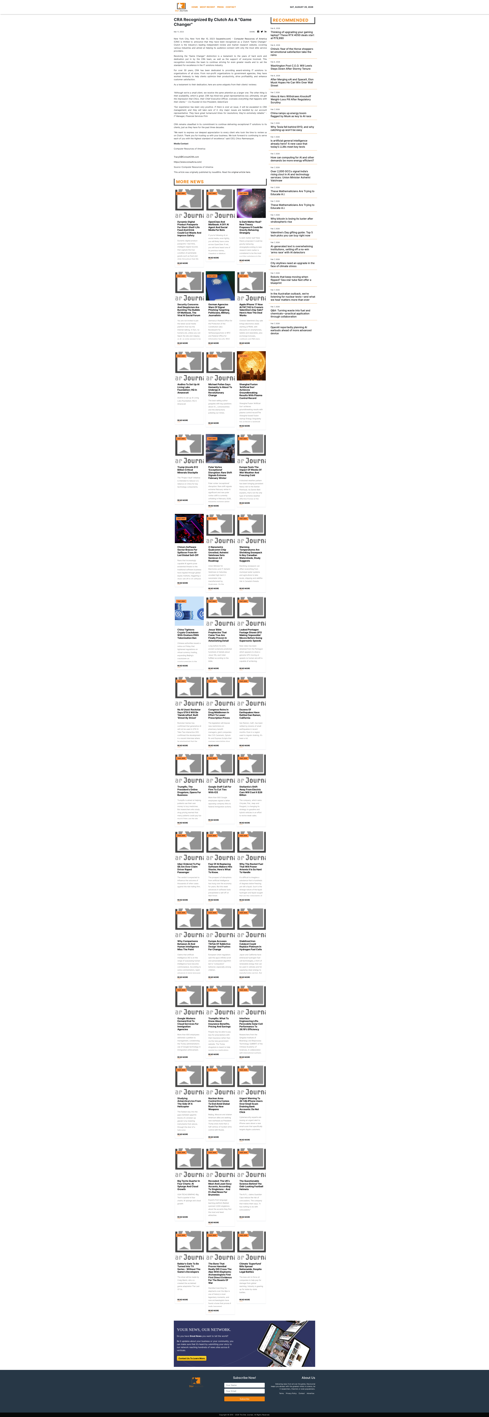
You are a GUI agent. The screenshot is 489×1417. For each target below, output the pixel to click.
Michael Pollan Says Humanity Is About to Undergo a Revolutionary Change (220, 390)
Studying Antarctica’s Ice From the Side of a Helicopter (189, 1102)
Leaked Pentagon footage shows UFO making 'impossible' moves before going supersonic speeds (250, 635)
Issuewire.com (223, 38)
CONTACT (231, 7)
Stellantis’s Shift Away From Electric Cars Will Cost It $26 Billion (250, 790)
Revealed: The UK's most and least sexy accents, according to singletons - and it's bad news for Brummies (220, 1188)
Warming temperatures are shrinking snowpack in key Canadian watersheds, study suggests (250, 554)
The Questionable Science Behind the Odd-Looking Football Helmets (251, 1185)
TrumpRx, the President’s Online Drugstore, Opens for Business (189, 790)
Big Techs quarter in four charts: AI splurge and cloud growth (188, 1185)
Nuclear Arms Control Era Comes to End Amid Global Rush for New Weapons (219, 1104)
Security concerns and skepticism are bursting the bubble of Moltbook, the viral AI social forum (188, 310)
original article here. (241, 172)
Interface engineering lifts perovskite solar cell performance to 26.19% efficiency (251, 1024)
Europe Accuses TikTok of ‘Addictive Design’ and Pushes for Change (219, 945)
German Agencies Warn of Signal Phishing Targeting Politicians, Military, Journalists (219, 310)
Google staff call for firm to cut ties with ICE (219, 789)
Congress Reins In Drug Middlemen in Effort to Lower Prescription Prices (219, 713)
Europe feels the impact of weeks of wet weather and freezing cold (250, 471)
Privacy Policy (291, 1393)
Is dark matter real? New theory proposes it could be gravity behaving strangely (251, 227)
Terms (281, 1393)
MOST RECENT (207, 7)
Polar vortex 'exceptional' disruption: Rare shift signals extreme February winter (220, 472)
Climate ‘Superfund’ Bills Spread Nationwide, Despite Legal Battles (250, 1267)
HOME (195, 7)
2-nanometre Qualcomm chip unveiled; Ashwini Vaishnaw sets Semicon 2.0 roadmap (218, 554)
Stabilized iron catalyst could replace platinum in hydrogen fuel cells (250, 945)
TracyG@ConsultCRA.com (186, 157)
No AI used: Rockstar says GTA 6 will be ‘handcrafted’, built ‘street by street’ (189, 713)
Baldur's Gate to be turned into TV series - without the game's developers (188, 1267)
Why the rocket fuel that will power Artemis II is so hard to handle (251, 868)
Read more (182, 263)
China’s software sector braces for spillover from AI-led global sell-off (187, 551)
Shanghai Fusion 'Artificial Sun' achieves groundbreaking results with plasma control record (250, 391)
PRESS (220, 7)
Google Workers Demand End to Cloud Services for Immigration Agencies (188, 1024)
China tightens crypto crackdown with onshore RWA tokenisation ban (188, 633)
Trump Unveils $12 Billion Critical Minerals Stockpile (187, 470)
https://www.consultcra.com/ (188, 162)
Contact (302, 1393)
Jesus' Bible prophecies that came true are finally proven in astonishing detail (218, 635)
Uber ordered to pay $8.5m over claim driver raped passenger (188, 868)
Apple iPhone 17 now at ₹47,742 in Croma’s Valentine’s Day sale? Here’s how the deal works (251, 310)
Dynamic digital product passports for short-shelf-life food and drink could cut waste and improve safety (189, 228)
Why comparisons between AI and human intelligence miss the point (188, 945)
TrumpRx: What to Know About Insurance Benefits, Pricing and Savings (219, 1022)
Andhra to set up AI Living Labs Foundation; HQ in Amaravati (188, 388)
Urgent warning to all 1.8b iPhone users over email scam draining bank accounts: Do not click (251, 1105)
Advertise (310, 1393)
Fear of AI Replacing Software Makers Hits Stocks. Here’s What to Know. (220, 868)
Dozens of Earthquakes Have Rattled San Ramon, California (250, 713)
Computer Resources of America (250, 38)
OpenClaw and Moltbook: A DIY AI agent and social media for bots (218, 225)
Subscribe (244, 1399)
